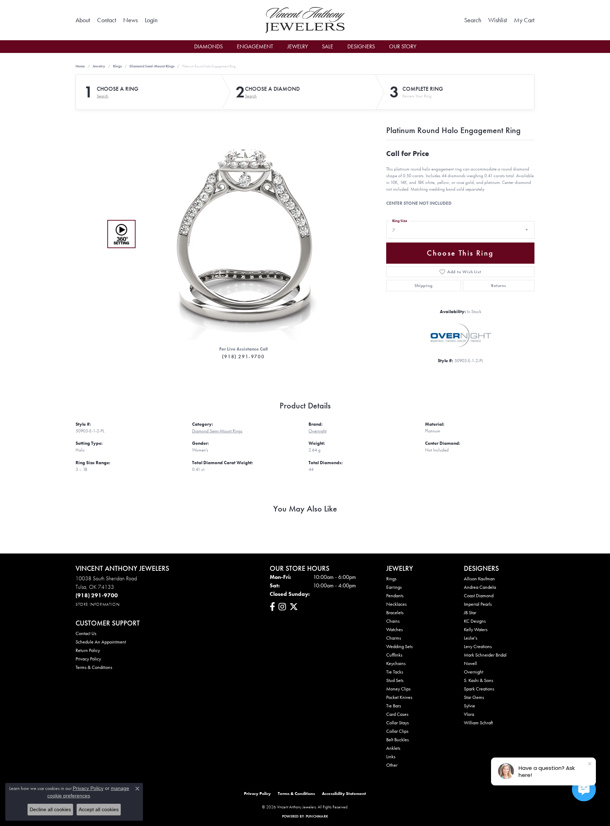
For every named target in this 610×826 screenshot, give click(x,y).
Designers (361, 46)
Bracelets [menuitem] (394, 612)
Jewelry (297, 46)
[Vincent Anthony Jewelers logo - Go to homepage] (305, 20)
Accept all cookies (99, 809)
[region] (241, 234)
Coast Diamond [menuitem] (479, 595)
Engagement (255, 46)
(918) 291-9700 (243, 356)
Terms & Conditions (94, 667)
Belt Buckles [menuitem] (397, 739)
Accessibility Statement (344, 793)
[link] (83, 20)
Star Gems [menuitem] (474, 697)
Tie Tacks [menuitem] (394, 672)
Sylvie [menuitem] (469, 705)
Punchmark (317, 816)
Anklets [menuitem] (393, 748)
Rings (117, 66)
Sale (327, 46)
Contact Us (86, 633)
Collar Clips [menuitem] (397, 731)
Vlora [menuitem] (469, 714)
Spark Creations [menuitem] (479, 689)
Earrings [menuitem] (394, 587)
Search (102, 96)
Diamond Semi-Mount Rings (152, 66)
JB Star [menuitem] (470, 612)
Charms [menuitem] (393, 638)
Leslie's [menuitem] (470, 638)
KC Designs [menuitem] (475, 621)
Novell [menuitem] (470, 663)
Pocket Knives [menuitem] (399, 697)
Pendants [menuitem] (394, 595)
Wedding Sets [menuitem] (399, 646)
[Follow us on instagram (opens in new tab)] (282, 607)
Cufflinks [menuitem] (394, 655)
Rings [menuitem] (391, 578)
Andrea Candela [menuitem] (480, 587)
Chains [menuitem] (393, 621)
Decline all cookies (50, 809)
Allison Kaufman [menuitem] (479, 578)
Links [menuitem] (390, 756)
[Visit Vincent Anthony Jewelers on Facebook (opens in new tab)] (272, 607)
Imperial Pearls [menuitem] (478, 604)
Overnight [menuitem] (473, 672)
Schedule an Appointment (101, 642)
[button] (151, 20)
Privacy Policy (88, 659)
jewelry (98, 66)
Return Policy (88, 650)
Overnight (318, 431)
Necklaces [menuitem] (396, 604)
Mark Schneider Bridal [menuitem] (485, 655)
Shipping (423, 285)
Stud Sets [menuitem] (394, 680)
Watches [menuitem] (394, 629)
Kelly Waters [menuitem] (476, 629)
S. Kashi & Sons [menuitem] (478, 680)
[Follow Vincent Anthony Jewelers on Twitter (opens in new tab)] (293, 607)
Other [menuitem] (391, 765)
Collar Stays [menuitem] (397, 722)
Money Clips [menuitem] (398, 689)
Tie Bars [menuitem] (393, 705)
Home (80, 66)
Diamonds (208, 46)
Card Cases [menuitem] (397, 714)
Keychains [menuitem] (396, 663)
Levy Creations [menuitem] (478, 646)
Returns (498, 285)
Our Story (402, 46)
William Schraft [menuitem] (478, 722)
